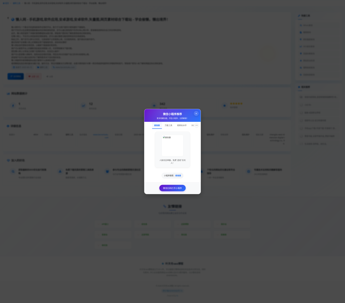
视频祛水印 (182, 125)
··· (196, 125)
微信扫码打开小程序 (172, 188)
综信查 (157, 125)
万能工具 (168, 125)
